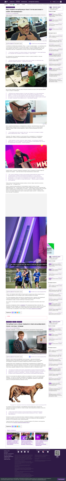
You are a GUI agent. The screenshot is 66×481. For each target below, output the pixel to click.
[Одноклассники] (17, 312)
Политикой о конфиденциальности (39, 479)
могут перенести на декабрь (35, 308)
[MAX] (12, 312)
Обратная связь (7, 459)
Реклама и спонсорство (9, 453)
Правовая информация (8, 456)
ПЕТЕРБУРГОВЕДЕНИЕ (10, 7)
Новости (12, 1)
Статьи (18, 1)
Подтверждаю (61, 479)
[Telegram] (14, 312)
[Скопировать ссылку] (20, 312)
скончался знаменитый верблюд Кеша (21, 422)
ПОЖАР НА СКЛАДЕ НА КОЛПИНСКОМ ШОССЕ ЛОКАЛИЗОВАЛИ (39, 4)
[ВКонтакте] (15, 312)
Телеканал (24, 1)
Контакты (6, 452)
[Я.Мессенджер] (19, 312)
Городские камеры (33, 1)
